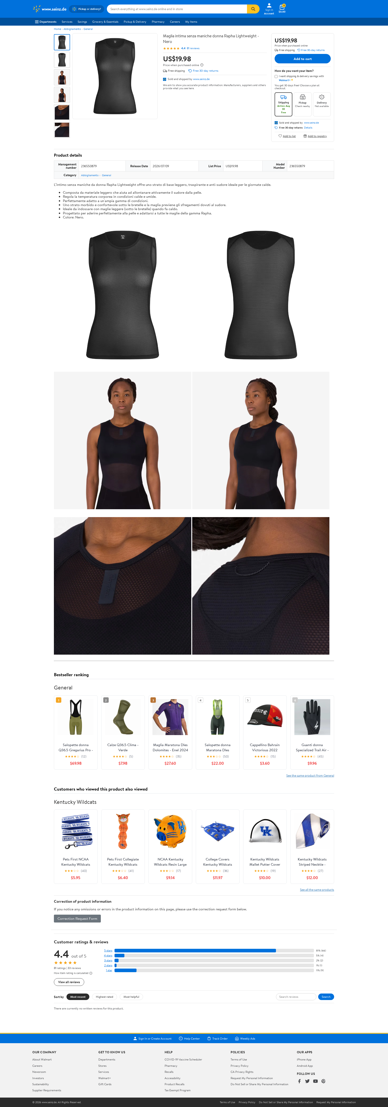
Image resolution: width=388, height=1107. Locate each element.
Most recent (78, 997)
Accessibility (173, 1078)
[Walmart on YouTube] (315, 1081)
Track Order (220, 1038)
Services (67, 22)
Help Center (192, 1038)
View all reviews (69, 982)
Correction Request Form (77, 918)
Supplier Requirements (46, 1090)
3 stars (108, 960)
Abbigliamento (72, 29)
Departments (48, 22)
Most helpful (131, 997)
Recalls (169, 1072)
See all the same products (317, 889)
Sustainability (40, 1084)
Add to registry (317, 136)
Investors (38, 1078)
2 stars (108, 965)
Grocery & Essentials (105, 22)
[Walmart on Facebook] (299, 1081)
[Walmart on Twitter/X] (307, 1081)
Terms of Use (239, 1059)
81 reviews (193, 48)
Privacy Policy (240, 1066)
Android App (305, 1066)
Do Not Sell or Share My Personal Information (259, 1084)
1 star (109, 970)
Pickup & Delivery (135, 22)
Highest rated (104, 997)
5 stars (108, 950)
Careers (175, 22)
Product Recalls (174, 1084)
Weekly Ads (247, 1038)
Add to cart (303, 58)
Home (57, 29)
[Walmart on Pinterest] (323, 1081)
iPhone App (304, 1059)
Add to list (289, 136)
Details (308, 127)
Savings (82, 22)
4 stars (108, 955)
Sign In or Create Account (155, 1038)
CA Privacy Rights (242, 1072)
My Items (191, 22)
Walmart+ (104, 1078)
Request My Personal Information (252, 1078)
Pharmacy (158, 22)
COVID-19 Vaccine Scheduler (183, 1059)
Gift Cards (104, 1084)
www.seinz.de (201, 79)
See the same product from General (310, 775)
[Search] (253, 8)
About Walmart (42, 1059)
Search (326, 997)
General (88, 29)
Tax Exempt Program (178, 1090)
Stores (102, 1066)
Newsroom (39, 1072)
